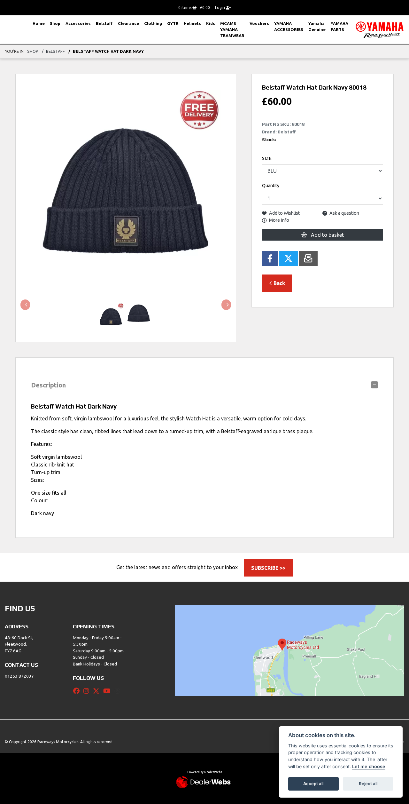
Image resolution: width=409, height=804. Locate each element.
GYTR (173, 23)
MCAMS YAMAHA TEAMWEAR (232, 29)
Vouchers (259, 23)
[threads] (119, 691)
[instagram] (88, 691)
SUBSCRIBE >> (268, 568)
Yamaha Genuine (317, 26)
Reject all (368, 783)
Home (39, 23)
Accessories (78, 23)
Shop (55, 23)
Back (278, 283)
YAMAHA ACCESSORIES (288, 26)
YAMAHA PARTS (339, 26)
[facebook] (78, 691)
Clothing (153, 23)
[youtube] (108, 691)
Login (220, 7)
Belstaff (104, 23)
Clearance (128, 23)
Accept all (313, 783)
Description (48, 385)
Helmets (192, 23)
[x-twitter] (98, 691)
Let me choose (368, 766)
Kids (210, 23)
